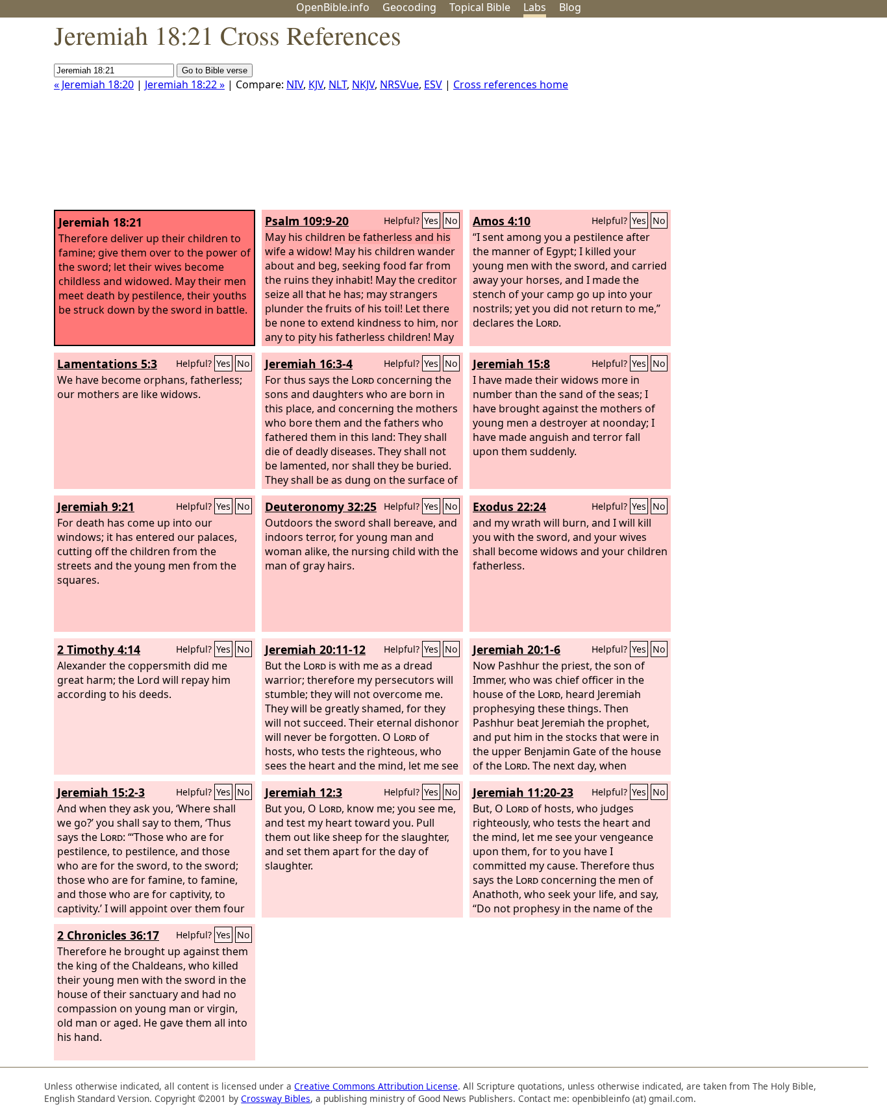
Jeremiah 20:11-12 (315, 649)
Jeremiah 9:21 (95, 506)
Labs (534, 7)
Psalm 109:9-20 (307, 221)
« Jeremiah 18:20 (94, 84)
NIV (294, 84)
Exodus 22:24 (509, 506)
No (451, 220)
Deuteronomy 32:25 (321, 506)
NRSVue (399, 84)
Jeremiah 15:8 (511, 363)
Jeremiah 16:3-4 (309, 363)
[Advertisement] (755, 119)
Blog (570, 7)
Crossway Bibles (275, 1098)
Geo (409, 7)
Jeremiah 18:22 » (185, 84)
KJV (315, 84)
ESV (433, 84)
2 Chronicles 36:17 (108, 935)
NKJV (363, 84)
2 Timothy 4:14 (98, 649)
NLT (338, 84)
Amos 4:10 (502, 221)
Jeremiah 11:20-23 (523, 792)
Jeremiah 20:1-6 (516, 649)
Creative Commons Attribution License (376, 1086)
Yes (431, 220)
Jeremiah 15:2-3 (101, 792)
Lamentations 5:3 (107, 363)
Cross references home (510, 84)
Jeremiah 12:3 (303, 792)
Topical (479, 7)
